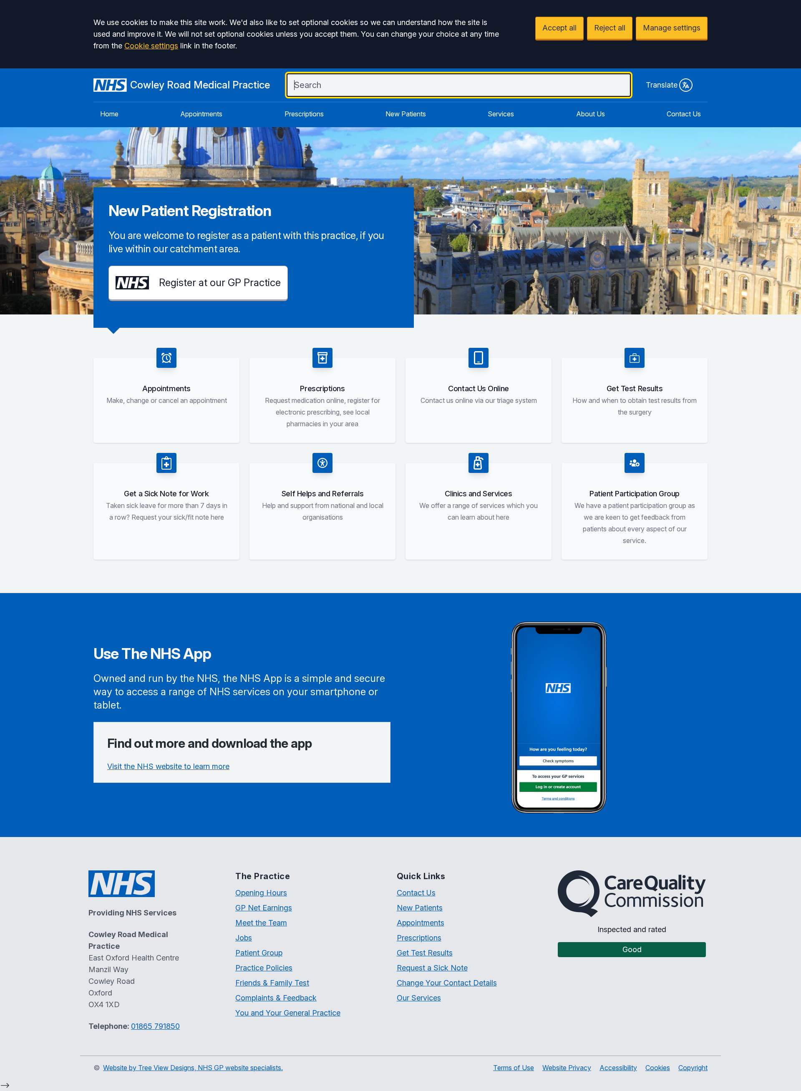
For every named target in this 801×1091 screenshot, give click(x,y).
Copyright (693, 1067)
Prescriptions (304, 114)
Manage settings (671, 27)
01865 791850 (155, 1026)
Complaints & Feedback (276, 997)
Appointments (201, 114)
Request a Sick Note (432, 967)
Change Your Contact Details (447, 982)
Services (501, 114)
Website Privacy (566, 1067)
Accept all (559, 27)
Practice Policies (263, 967)
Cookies (657, 1067)
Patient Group (258, 952)
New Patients (405, 114)
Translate (662, 84)
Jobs (243, 937)
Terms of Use (513, 1067)
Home (109, 114)
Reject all (609, 27)
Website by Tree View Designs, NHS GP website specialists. (193, 1067)
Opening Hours (261, 892)
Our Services (419, 997)
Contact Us (684, 114)
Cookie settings (151, 45)
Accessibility (618, 1067)
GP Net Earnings (263, 907)
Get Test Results (425, 952)
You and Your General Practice (287, 1012)
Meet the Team (261, 922)
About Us (590, 114)
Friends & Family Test (272, 982)
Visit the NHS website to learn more (168, 766)
